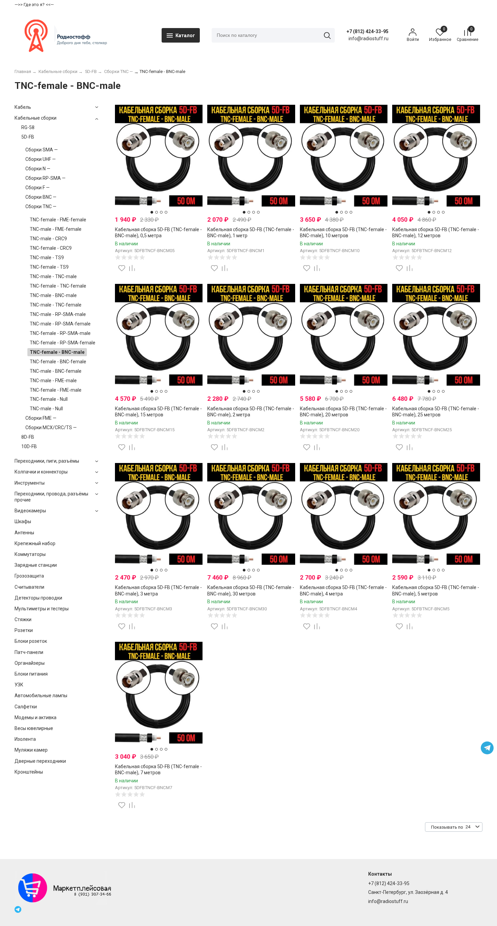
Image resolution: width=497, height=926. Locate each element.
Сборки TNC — (40, 206)
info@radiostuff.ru (388, 901)
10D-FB (29, 446)
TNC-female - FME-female (58, 219)
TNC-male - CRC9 (48, 238)
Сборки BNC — (40, 197)
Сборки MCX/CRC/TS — (51, 427)
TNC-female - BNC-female (58, 361)
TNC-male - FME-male (53, 380)
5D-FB (27, 137)
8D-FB (27, 437)
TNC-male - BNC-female (55, 371)
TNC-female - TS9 (49, 267)
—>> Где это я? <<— (34, 4)
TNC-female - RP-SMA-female (62, 342)
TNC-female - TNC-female (58, 286)
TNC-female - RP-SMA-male (60, 333)
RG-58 (27, 127)
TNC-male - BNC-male (53, 295)
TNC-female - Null (49, 399)
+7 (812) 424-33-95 (367, 31)
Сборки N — (37, 168)
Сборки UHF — (40, 159)
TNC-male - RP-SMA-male (58, 314)
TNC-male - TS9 (47, 257)
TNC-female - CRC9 (51, 248)
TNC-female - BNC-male (57, 352)
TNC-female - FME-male (55, 390)
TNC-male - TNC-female (55, 305)
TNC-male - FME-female (55, 229)
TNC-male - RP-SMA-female (60, 323)
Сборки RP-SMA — (45, 178)
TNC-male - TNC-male (53, 276)
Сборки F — (37, 187)
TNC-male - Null (46, 408)
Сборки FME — (40, 418)
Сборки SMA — (41, 149)
